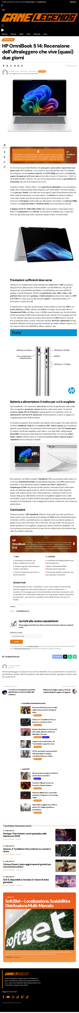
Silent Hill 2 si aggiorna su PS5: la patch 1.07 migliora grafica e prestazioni (44, 807)
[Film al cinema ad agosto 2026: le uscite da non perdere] (25, 776)
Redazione (9, 957)
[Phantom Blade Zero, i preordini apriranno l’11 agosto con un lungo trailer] (25, 795)
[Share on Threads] (18, 65)
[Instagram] (13, 997)
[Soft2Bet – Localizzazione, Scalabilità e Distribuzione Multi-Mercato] (39, 929)
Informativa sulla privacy (22, 649)
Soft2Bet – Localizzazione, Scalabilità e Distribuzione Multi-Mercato (37, 903)
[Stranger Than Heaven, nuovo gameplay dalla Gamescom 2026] (65, 835)
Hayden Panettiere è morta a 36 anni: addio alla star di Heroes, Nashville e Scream (44, 731)
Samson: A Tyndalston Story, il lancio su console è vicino (27, 850)
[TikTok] (18, 997)
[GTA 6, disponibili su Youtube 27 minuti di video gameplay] (65, 881)
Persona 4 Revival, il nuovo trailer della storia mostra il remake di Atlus (44, 709)
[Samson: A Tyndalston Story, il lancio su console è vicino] (25, 722)
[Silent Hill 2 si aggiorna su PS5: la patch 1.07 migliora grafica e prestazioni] (25, 807)
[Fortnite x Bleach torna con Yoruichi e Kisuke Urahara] (25, 785)
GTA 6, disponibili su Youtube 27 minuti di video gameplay (26, 881)
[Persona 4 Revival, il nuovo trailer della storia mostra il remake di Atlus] (25, 710)
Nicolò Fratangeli (9, 839)
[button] (73, 2)
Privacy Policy (29, 2)
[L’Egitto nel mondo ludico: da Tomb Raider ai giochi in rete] (25, 744)
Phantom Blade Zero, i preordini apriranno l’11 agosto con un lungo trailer (45, 795)
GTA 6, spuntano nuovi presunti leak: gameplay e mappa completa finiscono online (44, 753)
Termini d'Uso (41, 2)
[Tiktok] (27, 997)
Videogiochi (8, 40)
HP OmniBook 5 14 (22, 611)
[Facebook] (3, 997)
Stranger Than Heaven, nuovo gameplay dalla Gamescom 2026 (24, 835)
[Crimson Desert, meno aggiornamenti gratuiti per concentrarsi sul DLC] (65, 866)
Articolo (10, 897)
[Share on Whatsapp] (10, 65)
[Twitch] (22, 997)
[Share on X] (7, 65)
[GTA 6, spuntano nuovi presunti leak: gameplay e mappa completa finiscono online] (25, 754)
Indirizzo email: (16, 632)
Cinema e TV (46, 737)
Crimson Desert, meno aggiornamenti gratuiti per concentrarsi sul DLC (27, 865)
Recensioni (41, 71)
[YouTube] (8, 997)
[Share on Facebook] (3, 65)
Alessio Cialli (15, 71)
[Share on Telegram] (14, 65)
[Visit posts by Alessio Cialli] (4, 666)
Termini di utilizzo (33, 646)
